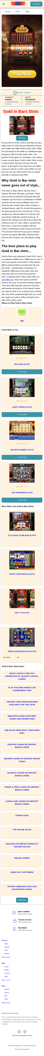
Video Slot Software (22, 872)
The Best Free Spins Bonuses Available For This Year (22, 703)
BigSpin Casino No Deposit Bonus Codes (22, 760)
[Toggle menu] (4, 4)
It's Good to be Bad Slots (22, 535)
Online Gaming (22, 858)
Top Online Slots (22, 830)
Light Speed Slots (22, 407)
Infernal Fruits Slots (30, 102)
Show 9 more (6, 1003)
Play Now (36, 4)
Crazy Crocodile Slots (22, 574)
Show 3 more (6, 957)
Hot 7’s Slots (22, 613)
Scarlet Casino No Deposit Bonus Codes (22, 774)
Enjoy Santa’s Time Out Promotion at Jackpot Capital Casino (22, 676)
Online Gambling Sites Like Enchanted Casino (22, 887)
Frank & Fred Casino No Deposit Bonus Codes (22, 788)
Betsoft (7, 953)
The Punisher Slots (22, 493)
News (3, 963)
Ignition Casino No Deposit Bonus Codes (22, 745)
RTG (6, 996)
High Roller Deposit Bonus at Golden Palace (22, 845)
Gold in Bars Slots (10, 102)
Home (7, 11)
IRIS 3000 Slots (22, 364)
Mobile (7, 970)
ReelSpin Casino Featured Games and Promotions (22, 717)
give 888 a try (7, 280)
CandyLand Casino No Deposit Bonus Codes (22, 802)
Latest (6, 966)
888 (22, 321)
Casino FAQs (22, 815)
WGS (6, 944)
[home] (18, 6)
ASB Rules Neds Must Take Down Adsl (21, 731)
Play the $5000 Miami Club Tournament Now (22, 689)
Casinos (4, 940)
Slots (17, 11)
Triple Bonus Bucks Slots (22, 651)
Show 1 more (6, 980)
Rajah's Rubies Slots (22, 450)
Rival (6, 950)
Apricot (7, 992)
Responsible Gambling (22, 1049)
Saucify (7, 947)
